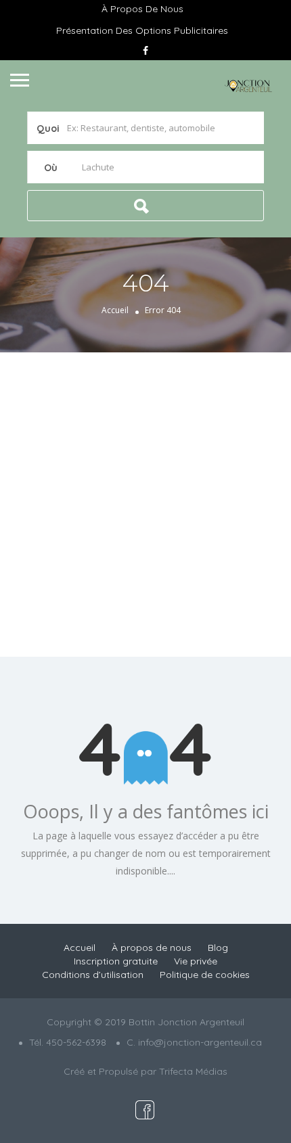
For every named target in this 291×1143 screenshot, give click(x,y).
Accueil (115, 310)
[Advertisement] (145, 504)
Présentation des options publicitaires (142, 30)
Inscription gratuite (116, 961)
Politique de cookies (205, 975)
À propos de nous (142, 9)
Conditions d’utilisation (92, 975)
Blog (218, 947)
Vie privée (195, 961)
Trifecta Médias (193, 1071)
